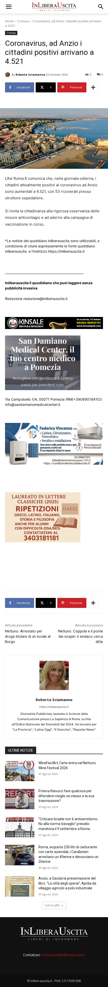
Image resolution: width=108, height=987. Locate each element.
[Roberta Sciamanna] (8, 74)
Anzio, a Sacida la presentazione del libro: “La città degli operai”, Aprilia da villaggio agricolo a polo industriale (67, 883)
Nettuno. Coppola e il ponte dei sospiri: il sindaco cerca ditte (80, 636)
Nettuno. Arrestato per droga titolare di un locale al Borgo (27, 636)
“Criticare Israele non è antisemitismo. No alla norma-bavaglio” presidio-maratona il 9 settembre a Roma (68, 824)
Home (9, 21)
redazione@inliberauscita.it (63, 954)
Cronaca (23, 21)
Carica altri (52, 905)
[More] (93, 87)
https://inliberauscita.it (54, 707)
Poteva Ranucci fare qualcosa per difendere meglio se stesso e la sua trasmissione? (66, 796)
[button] (9, 7)
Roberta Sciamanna (30, 74)
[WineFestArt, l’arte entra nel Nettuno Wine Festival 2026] (19, 771)
